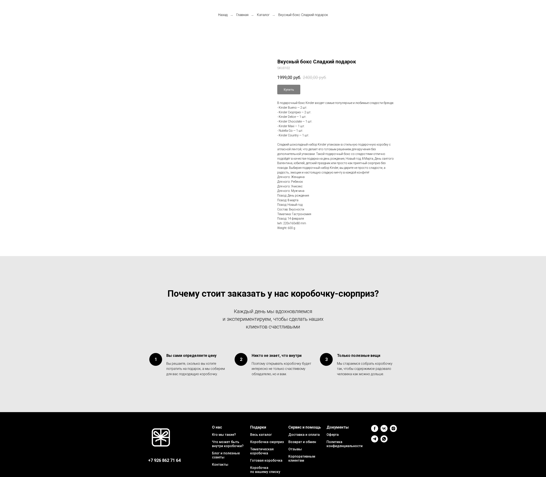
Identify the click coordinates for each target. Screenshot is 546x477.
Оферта (333, 435)
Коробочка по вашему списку (265, 470)
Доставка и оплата (304, 435)
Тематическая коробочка (262, 451)
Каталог (263, 15)
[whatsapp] (384, 441)
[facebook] (374, 431)
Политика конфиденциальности (345, 444)
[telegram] (374, 441)
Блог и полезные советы (226, 455)
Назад (223, 15)
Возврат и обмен (302, 442)
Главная (242, 15)
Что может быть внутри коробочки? (228, 444)
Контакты (220, 464)
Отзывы (295, 449)
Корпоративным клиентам (301, 458)
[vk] (384, 431)
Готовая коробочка (266, 460)
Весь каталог (261, 435)
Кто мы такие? (224, 435)
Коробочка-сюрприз (267, 442)
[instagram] (393, 431)
